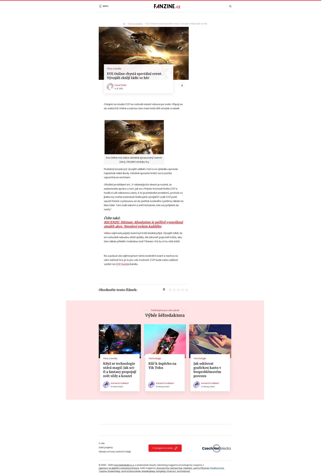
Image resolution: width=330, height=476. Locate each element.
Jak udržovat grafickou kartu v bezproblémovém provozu (207, 370)
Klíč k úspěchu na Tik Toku (162, 366)
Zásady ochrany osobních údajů (115, 451)
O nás (102, 443)
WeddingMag (148, 471)
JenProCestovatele (131, 471)
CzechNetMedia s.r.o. (123, 465)
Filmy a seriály (135, 23)
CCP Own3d (122, 264)
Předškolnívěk (217, 468)
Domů (124, 23)
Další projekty (106, 447)
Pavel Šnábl (120, 85)
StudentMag (114, 471)
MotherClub (176, 468)
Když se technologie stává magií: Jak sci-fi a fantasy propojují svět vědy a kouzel (119, 370)
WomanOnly (163, 468)
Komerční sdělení (120, 383)
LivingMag (161, 471)
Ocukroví (171, 471)
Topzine (103, 471)
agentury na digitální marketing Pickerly (119, 468)
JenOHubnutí (183, 471)
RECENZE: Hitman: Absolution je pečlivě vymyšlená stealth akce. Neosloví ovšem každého (143, 224)
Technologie (154, 358)
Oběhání (187, 468)
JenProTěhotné (201, 468)
